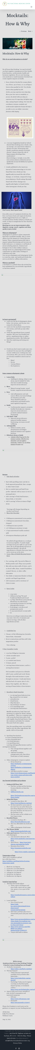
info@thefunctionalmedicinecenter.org (17, 1040)
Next (29, 31)
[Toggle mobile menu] (31, 7)
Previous (24, 31)
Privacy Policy (17, 1043)
